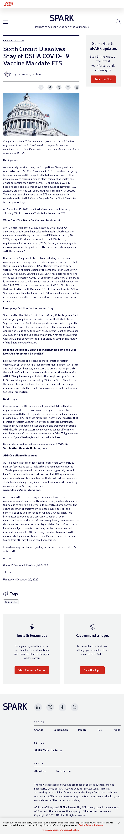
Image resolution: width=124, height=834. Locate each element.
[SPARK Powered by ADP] (62, 18)
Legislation (13, 40)
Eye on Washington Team (28, 73)
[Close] (118, 823)
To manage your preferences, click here (61, 830)
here (31, 167)
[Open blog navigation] (5, 22)
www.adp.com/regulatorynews (21, 489)
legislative (11, 601)
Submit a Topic (92, 670)
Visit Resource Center (31, 670)
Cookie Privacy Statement (91, 825)
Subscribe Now (103, 79)
